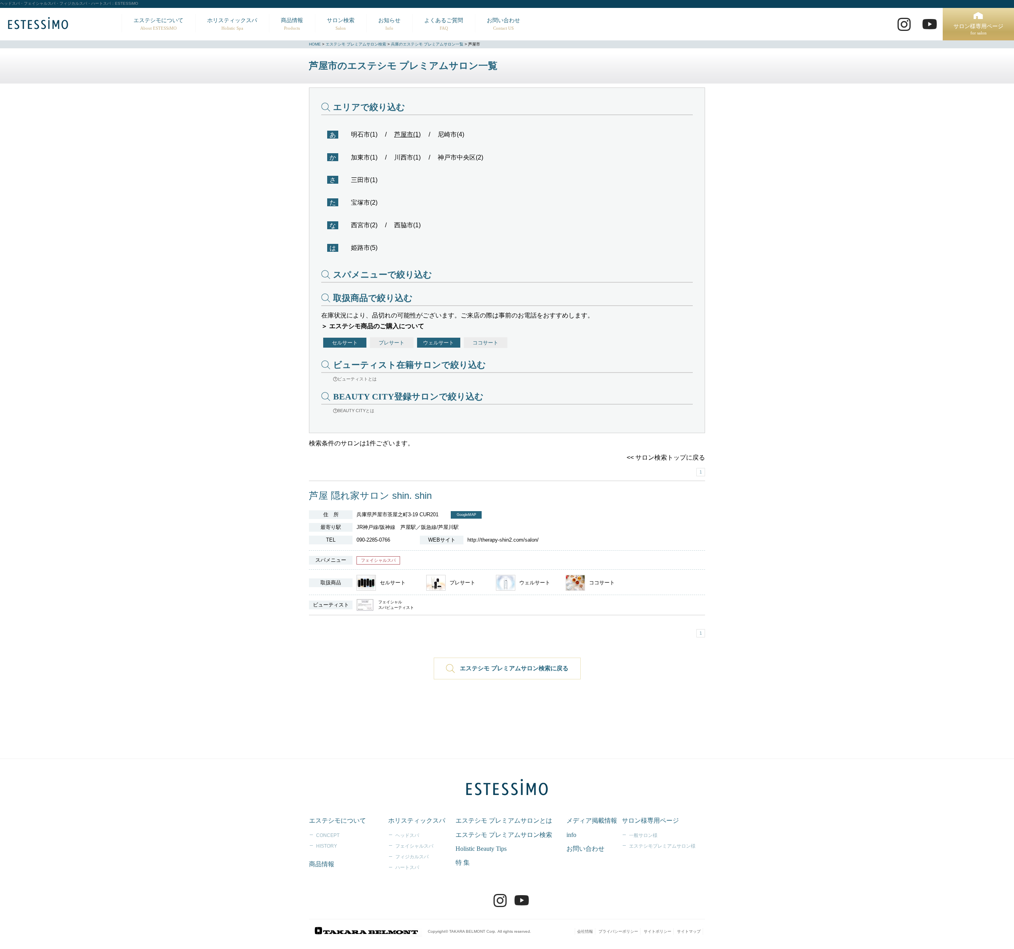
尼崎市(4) (451, 134)
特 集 (463, 862)
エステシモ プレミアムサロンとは (504, 820)
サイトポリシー (657, 931)
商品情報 (292, 23)
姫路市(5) (364, 247)
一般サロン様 (643, 835)
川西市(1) (407, 157)
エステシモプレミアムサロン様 (662, 846)
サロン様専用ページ (978, 29)
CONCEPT (327, 835)
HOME (315, 44)
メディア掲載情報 (591, 820)
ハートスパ (407, 867)
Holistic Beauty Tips (481, 848)
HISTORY (326, 846)
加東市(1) (364, 157)
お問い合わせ (503, 23)
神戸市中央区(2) (460, 157)
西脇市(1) (407, 225)
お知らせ (389, 23)
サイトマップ (689, 931)
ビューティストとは (357, 379)
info (571, 834)
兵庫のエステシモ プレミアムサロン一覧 (427, 44)
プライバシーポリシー (618, 931)
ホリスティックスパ (232, 23)
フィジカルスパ (412, 857)
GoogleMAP (466, 515)
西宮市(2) (364, 225)
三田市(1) (364, 180)
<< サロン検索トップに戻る (666, 457)
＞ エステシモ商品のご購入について (372, 326)
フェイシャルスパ (414, 846)
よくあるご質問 (443, 23)
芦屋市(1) (407, 134)
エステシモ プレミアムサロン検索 (356, 44)
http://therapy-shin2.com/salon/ (503, 540)
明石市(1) (364, 134)
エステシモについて (158, 23)
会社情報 (585, 931)
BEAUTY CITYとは (355, 410)
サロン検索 (341, 23)
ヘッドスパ (407, 835)
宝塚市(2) (364, 202)
